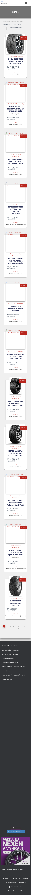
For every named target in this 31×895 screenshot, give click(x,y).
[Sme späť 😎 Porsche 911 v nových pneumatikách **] (15, 723)
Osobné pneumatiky (15, 154)
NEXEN (15, 122)
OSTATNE (15, 367)
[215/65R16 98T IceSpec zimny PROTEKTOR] (15, 586)
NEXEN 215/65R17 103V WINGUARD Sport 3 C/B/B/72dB (15, 552)
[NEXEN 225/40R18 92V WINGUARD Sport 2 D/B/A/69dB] (15, 434)
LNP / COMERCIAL (12, 104)
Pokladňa (17, 878)
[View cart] (29, 3)
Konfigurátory (7, 679)
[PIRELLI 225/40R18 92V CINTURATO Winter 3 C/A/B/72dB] (15, 484)
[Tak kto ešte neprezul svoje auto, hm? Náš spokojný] (15, 771)
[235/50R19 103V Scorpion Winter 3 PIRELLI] (15, 291)
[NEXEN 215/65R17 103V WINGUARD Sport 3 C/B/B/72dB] (15, 533)
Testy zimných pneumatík (10, 654)
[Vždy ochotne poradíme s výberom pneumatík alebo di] (15, 818)
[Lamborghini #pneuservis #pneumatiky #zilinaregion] (15, 707)
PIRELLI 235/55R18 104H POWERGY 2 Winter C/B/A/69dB (15, 261)
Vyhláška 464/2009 (8, 671)
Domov (4, 21)
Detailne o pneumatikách (10, 662)
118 (24, 626)
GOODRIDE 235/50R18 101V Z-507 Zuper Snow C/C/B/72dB (15, 356)
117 (19, 626)
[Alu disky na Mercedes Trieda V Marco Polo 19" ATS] (15, 755)
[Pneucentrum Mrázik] (5, 3)
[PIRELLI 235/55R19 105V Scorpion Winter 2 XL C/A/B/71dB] (15, 192)
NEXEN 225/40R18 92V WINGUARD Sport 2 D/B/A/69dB (15, 453)
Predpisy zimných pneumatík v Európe (14, 675)
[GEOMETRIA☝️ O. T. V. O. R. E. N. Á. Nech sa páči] (15, 802)
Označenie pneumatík (9, 658)
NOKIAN (15, 72)
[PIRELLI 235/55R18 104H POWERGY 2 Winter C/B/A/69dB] (15, 242)
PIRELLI (15, 172)
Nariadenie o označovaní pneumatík (13, 666)
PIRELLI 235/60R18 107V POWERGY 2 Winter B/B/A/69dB (15, 161)
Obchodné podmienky (16, 887)
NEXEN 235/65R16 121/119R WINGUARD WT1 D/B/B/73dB (15, 109)
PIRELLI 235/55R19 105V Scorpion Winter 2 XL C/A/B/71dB (15, 210)
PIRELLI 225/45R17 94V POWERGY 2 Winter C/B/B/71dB (15, 403)
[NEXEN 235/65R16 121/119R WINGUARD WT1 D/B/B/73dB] (15, 92)
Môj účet (7, 878)
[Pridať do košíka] (23, 68)
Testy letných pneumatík (10, 650)
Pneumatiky (20, 56)
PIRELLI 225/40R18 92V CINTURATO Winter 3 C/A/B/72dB (15, 503)
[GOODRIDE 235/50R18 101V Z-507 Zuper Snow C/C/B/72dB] (15, 339)
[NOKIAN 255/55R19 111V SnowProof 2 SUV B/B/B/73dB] (15, 44)
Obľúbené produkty (11, 882)
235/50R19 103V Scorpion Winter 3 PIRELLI (15, 308)
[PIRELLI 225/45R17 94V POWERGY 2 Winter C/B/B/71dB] (15, 385)
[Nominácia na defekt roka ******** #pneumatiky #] (15, 786)
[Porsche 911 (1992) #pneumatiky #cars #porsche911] (15, 739)
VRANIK (15, 614)
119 (19, 629)
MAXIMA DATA (19, 891)
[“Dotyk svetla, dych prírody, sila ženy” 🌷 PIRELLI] (15, 692)
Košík (26, 878)
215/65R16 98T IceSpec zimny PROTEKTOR (15, 603)
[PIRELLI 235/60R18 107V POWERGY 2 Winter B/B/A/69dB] (15, 142)
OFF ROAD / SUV (12, 56)
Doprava (23, 882)
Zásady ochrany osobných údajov (13, 869)
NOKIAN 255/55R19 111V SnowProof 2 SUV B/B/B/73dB (15, 61)
